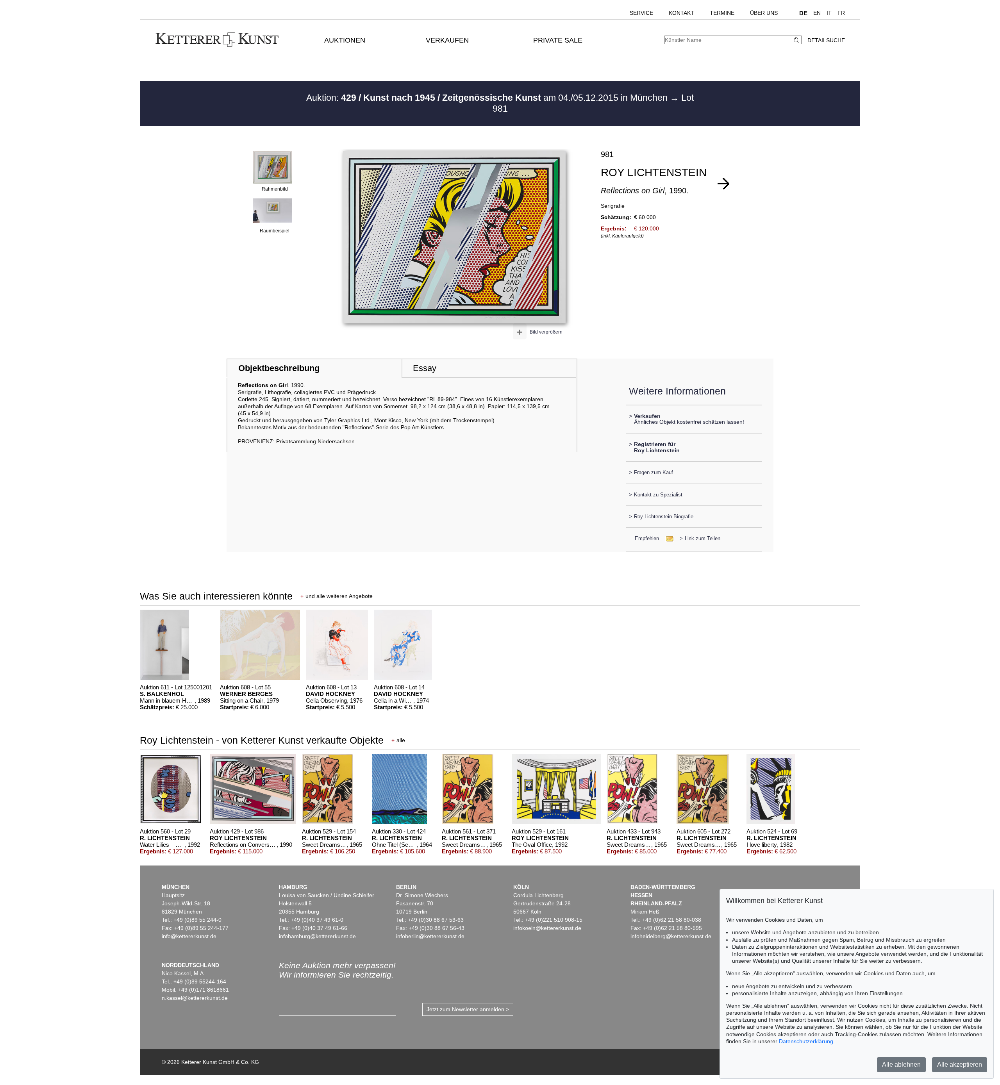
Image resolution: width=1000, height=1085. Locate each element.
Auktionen (344, 40)
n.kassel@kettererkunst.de (195, 998)
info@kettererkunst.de (189, 936)
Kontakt (681, 13)
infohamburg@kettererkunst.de (317, 936)
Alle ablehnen (901, 1064)
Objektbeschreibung (279, 368)
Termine (722, 13)
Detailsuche (826, 40)
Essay (424, 368)
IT (829, 13)
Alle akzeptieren (959, 1064)
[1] (723, 183)
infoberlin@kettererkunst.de (430, 936)
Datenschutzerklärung (806, 1041)
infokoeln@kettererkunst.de (547, 928)
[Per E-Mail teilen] (667, 538)
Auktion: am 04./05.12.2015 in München (488, 98)
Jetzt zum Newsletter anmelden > (468, 1009)
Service (641, 13)
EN (817, 13)
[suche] (797, 40)
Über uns (764, 13)
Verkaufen (447, 40)
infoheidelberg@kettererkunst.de (670, 936)
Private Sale (557, 40)
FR (841, 13)
